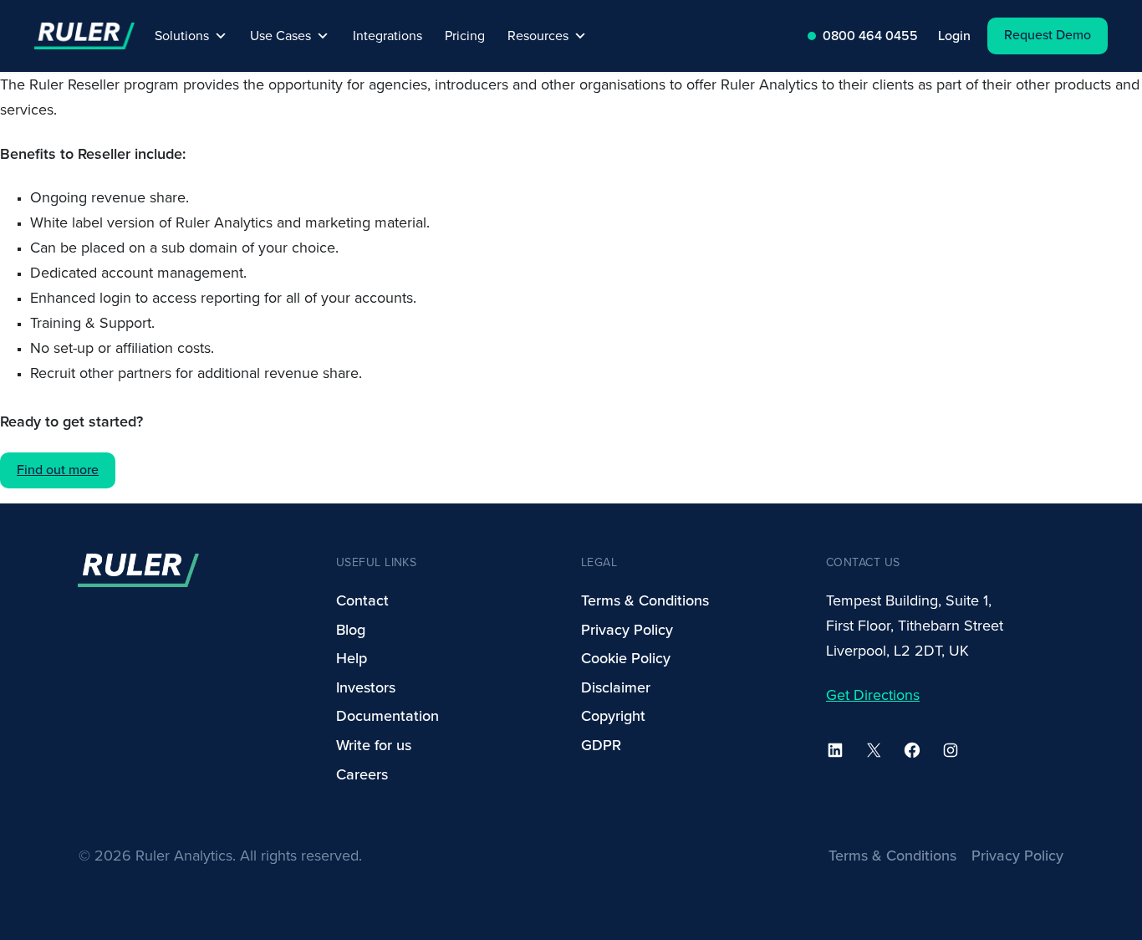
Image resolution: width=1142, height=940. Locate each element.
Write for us (373, 745)
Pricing (465, 36)
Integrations (387, 36)
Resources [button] (537, 36)
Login (954, 36)
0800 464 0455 (870, 36)
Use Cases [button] (280, 36)
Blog (350, 630)
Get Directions (873, 695)
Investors (365, 687)
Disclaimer (615, 687)
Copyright (613, 716)
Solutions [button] (182, 36)
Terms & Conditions (645, 600)
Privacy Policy (627, 630)
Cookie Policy (625, 658)
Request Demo (1047, 35)
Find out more (58, 470)
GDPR (601, 745)
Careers (362, 774)
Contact (362, 600)
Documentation (387, 716)
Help (351, 658)
